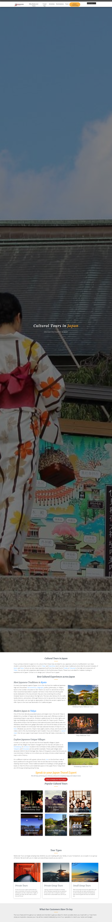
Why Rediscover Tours (33, 5)
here (15, 729)
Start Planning (75, 4)
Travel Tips (44, 5)
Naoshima (52, 666)
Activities (52, 4)
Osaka (66, 668)
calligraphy (40, 687)
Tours (67, 4)
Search (92, 5)
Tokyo (44, 666)
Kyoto (15, 668)
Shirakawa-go (18, 747)
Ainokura (27, 747)
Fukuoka (72, 668)
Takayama (17, 749)
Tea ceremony (31, 687)
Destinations (60, 4)
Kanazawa (26, 749)
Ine (47, 759)
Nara (22, 668)
